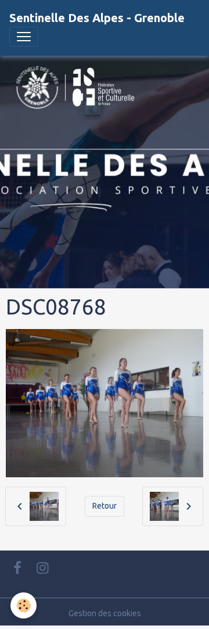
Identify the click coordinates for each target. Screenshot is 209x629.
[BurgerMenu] (23, 37)
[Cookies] (23, 605)
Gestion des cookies (105, 613)
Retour (104, 505)
